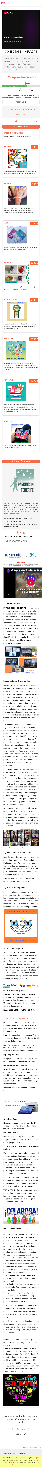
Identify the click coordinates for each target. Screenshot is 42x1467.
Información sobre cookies (21, 1465)
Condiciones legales (9, 1453)
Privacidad (22, 1453)
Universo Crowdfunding (34, 1447)
